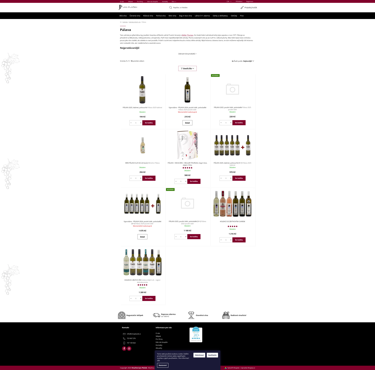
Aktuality (159, 348)
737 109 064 (131, 343)
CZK (228, 1)
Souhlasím (212, 355)
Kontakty (165, 1)
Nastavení (163, 365)
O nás (122, 1)
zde (158, 360)
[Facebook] (124, 348)
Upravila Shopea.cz (248, 368)
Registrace (249, 1)
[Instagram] (129, 348)
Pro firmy (140, 1)
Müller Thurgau (187, 35)
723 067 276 (131, 338)
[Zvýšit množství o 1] (140, 122)
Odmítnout (199, 355)
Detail (187, 123)
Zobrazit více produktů (186, 54)
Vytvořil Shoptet (233, 368)
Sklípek (130, 1)
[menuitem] (123, 15)
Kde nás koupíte (152, 1)
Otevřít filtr (187, 68)
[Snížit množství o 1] (131, 122)
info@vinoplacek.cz (134, 334)
